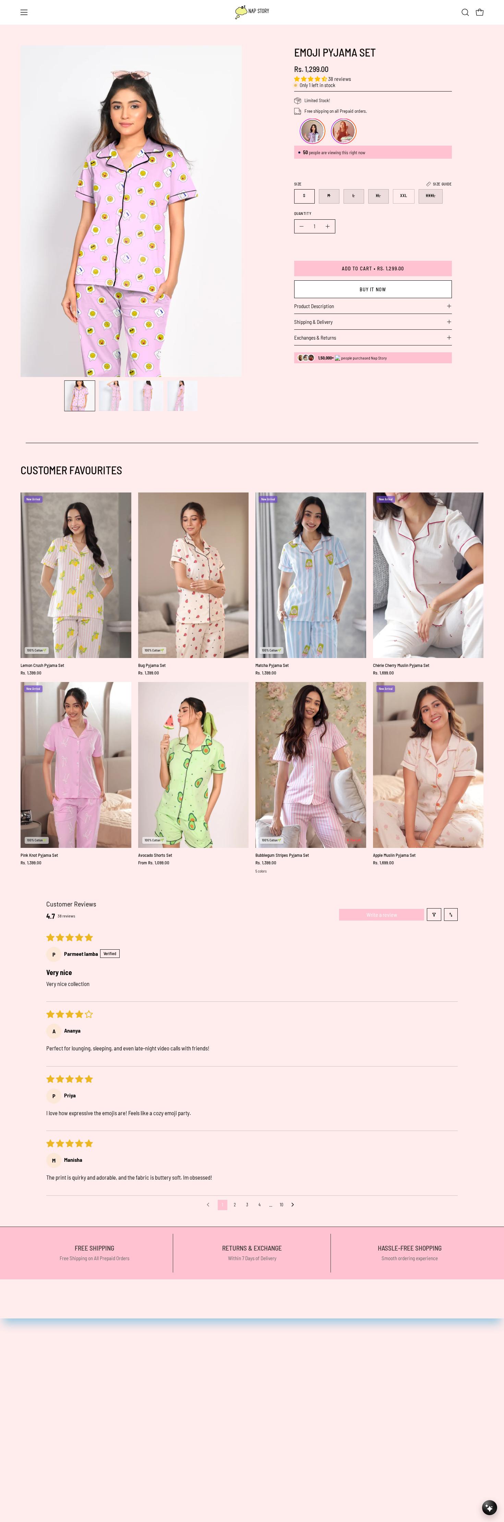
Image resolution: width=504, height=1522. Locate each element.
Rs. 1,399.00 (31, 673)
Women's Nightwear (138, 1391)
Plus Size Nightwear (138, 1414)
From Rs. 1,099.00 (153, 863)
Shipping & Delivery (313, 322)
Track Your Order (254, 1426)
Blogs (122, 1486)
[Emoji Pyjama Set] (79, 395)
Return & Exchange (137, 1462)
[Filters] (434, 914)
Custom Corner (132, 1450)
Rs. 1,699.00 (383, 673)
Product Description (314, 306)
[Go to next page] (294, 1205)
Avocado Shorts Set (155, 855)
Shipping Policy (252, 1403)
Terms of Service (253, 1414)
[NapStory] (252, 12)
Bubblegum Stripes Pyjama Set (282, 855)
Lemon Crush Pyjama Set (42, 665)
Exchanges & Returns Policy (266, 1438)
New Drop (126, 1379)
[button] (465, 12)
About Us (125, 1474)
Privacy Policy (250, 1391)
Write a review (382, 914)
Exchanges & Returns (315, 337)
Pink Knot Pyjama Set (39, 855)
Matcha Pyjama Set (272, 665)
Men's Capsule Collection (142, 1426)
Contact (124, 1498)
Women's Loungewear (140, 1403)
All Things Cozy (132, 1367)
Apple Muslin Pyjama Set (394, 855)
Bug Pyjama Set (152, 665)
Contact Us (247, 1379)
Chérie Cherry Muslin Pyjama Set (401, 665)
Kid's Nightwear (133, 1438)
